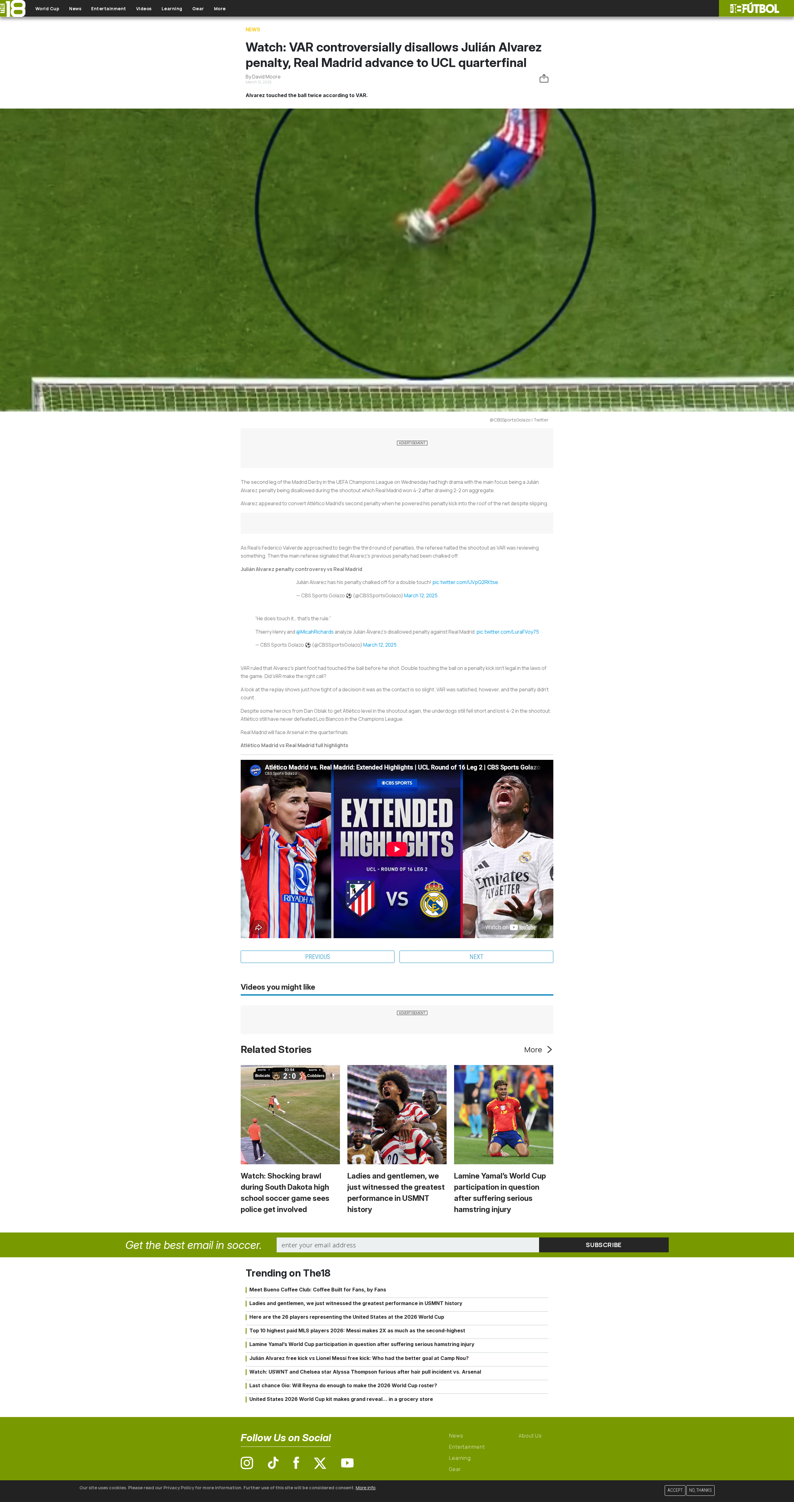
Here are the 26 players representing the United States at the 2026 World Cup (346, 1317)
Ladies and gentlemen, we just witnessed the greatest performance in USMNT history (355, 1303)
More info (366, 1488)
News (75, 8)
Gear (198, 8)
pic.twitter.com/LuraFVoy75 (507, 631)
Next (477, 956)
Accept (675, 1490)
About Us (530, 1435)
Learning (172, 8)
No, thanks (700, 1490)
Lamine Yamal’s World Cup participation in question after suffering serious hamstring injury (362, 1344)
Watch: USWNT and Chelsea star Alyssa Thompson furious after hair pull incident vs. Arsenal (365, 1372)
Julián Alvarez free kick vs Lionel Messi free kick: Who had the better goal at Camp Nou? (359, 1358)
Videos (144, 8)
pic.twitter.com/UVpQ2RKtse (465, 582)
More (220, 8)
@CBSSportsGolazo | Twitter (519, 420)
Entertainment (108, 8)
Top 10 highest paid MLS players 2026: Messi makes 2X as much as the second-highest (357, 1330)
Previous (317, 956)
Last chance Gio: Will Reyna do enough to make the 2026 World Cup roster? (343, 1385)
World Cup (47, 8)
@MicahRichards (315, 631)
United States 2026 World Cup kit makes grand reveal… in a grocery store (341, 1399)
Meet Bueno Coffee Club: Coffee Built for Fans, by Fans (317, 1289)
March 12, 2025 (421, 595)
